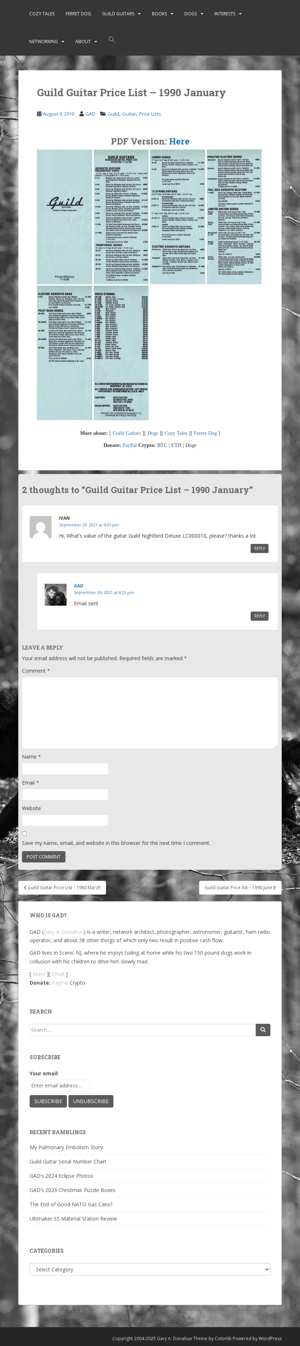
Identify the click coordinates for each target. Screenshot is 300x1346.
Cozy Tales (42, 14)
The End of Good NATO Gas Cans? (71, 1204)
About (83, 41)
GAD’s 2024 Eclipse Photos (61, 1175)
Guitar (129, 113)
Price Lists (150, 113)
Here (179, 141)
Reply (259, 548)
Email (30, 782)
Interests (224, 14)
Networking (43, 41)
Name (31, 756)
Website (31, 808)
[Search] (263, 1030)
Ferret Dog (78, 14)
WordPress (270, 1338)
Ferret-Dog (205, 433)
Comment (36, 670)
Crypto (77, 982)
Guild (113, 113)
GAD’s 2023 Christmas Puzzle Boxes (73, 1190)
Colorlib (223, 1338)
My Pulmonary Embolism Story (66, 1147)
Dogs (190, 14)
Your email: (44, 1073)
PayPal (130, 445)
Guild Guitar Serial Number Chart (68, 1161)
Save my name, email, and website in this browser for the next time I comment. (116, 842)
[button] (112, 41)
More (39, 973)
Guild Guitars (118, 14)
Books (159, 14)
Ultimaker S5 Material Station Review (73, 1218)
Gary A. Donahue (64, 931)
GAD (90, 113)
